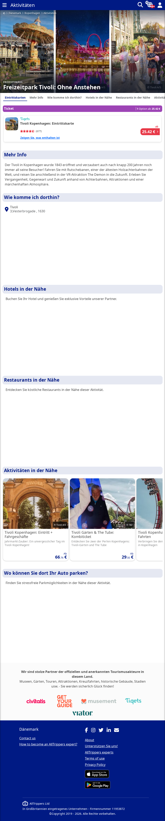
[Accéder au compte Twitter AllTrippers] (103, 730)
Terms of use (95, 758)
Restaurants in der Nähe (133, 97)
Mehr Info (36, 97)
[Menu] (4, 5)
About (89, 740)
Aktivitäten (49, 13)
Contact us (27, 738)
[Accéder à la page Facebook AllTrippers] (88, 730)
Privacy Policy (95, 764)
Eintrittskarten (15, 97)
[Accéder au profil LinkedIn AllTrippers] (110, 730)
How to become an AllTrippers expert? (48, 744)
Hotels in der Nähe (99, 97)
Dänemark (15, 13)
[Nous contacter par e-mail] (118, 730)
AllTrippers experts (99, 752)
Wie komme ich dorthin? (64, 97)
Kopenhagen (32, 13)
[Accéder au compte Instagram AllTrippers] (95, 730)
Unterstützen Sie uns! (101, 746)
